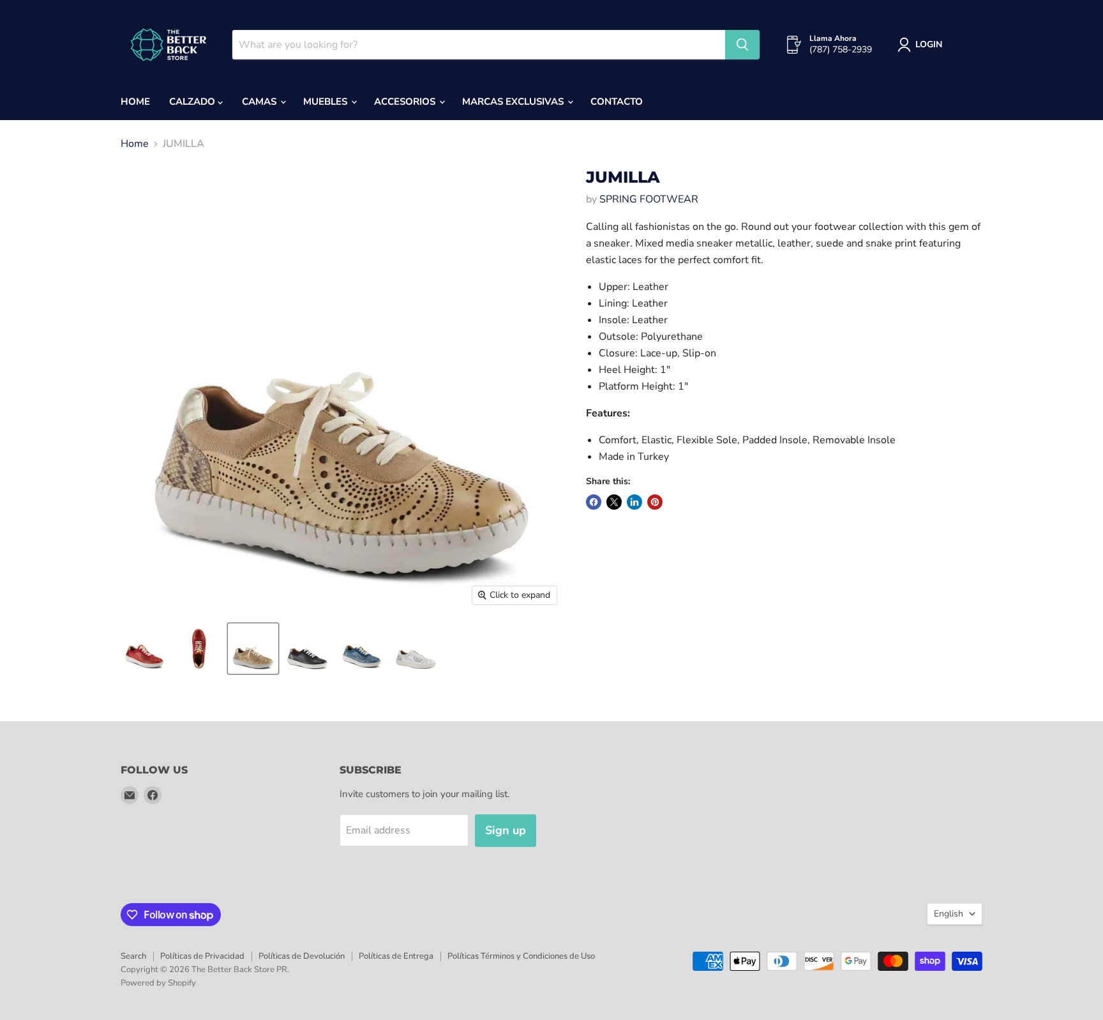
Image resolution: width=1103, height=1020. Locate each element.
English (948, 914)
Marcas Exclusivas (514, 101)
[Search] (742, 44)
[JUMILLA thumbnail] (144, 648)
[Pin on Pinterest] (655, 502)
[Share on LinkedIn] (634, 502)
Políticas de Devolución (302, 956)
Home (135, 101)
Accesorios (406, 101)
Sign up (505, 830)
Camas (260, 101)
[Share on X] (614, 502)
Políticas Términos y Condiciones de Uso (521, 956)
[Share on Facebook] (593, 502)
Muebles (326, 101)
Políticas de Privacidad (202, 956)
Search (133, 956)
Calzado (193, 101)
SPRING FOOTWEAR (648, 199)
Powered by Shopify (158, 983)
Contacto (616, 101)
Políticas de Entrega (396, 956)
